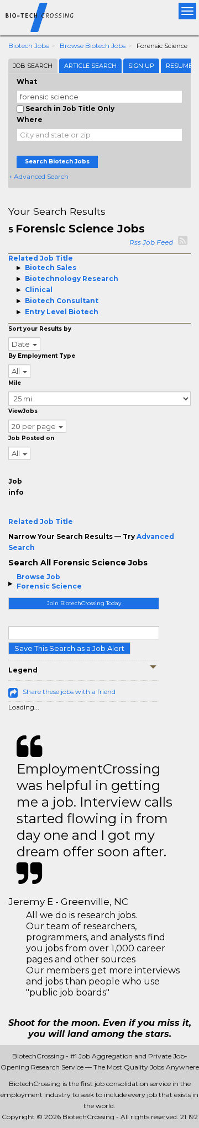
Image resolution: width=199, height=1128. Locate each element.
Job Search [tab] (33, 66)
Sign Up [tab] (141, 66)
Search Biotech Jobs (57, 161)
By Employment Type (41, 355)
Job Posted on (31, 438)
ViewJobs (23, 411)
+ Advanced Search (38, 176)
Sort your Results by (39, 328)
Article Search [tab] (90, 66)
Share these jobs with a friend (69, 691)
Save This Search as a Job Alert (69, 648)
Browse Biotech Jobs (92, 45)
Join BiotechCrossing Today (84, 603)
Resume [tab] (179, 66)
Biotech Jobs (28, 45)
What (27, 81)
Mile (14, 382)
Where (30, 119)
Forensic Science (49, 586)
